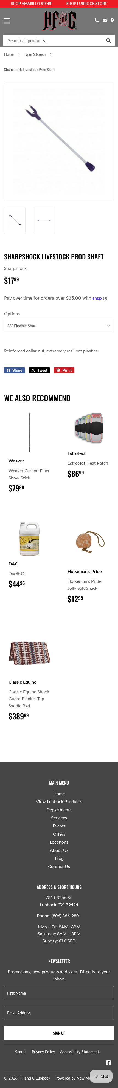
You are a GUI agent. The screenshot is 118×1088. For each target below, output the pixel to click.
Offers (59, 834)
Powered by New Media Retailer (82, 1078)
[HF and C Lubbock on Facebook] (108, 1063)
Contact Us (59, 866)
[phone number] (97, 20)
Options (12, 313)
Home (9, 54)
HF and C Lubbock (34, 1078)
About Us (59, 850)
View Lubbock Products (59, 801)
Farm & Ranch (35, 54)
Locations (59, 841)
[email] (105, 20)
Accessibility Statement (79, 1051)
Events (59, 825)
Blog (59, 858)
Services (59, 817)
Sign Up (59, 1033)
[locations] (112, 20)
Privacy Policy (43, 1051)
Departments (59, 809)
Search (21, 1051)
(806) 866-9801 (66, 915)
